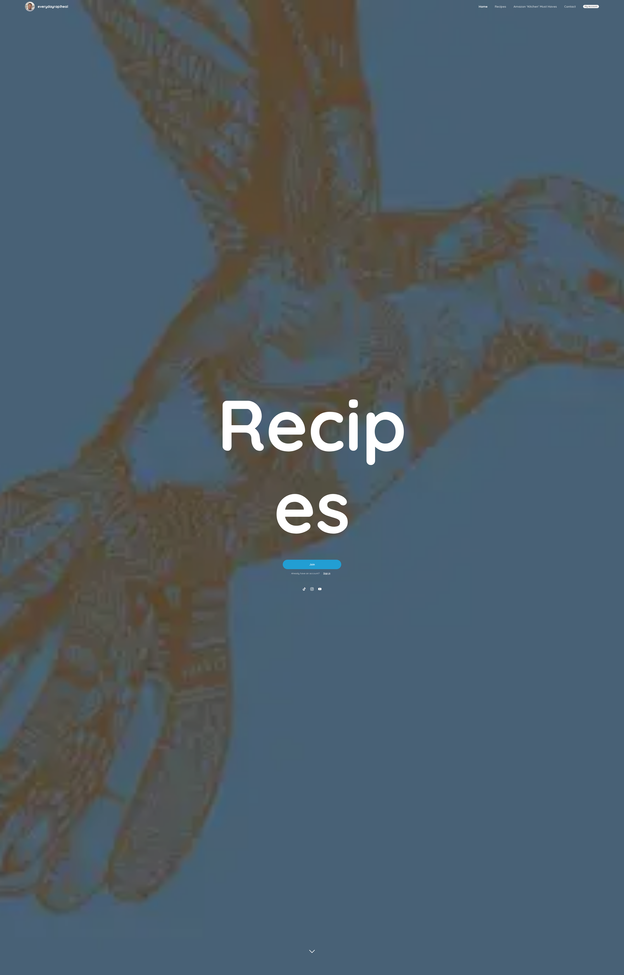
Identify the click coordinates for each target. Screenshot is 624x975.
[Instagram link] (312, 589)
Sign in (326, 573)
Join (312, 564)
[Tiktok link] (304, 589)
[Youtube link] (320, 589)
